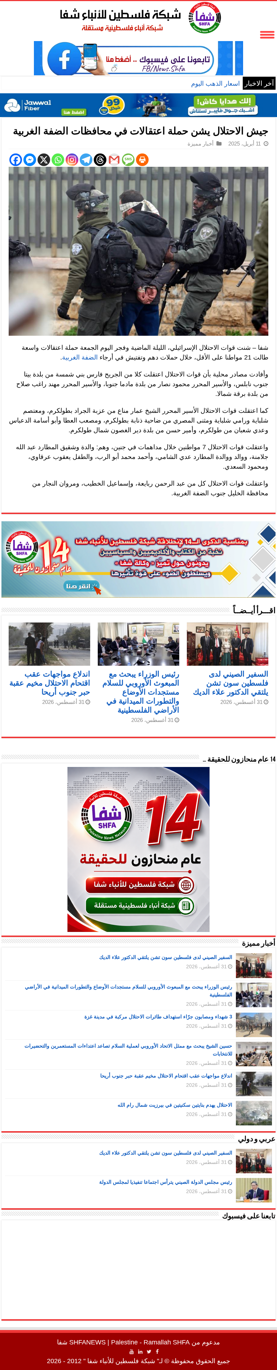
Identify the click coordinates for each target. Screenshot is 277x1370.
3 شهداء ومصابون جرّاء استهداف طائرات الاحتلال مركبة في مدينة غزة (158, 1016)
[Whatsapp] (58, 159)
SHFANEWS (87, 1342)
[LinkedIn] (140, 1351)
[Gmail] (114, 159)
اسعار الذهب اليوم (215, 83)
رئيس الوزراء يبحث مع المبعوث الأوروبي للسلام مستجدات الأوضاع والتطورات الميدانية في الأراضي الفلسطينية (140, 692)
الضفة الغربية (80, 357)
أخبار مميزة (201, 143)
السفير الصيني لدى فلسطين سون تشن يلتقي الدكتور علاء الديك (230, 683)
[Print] (142, 159)
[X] (44, 159)
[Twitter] (149, 1351)
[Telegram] (86, 159)
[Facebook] (15, 159)
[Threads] (100, 159)
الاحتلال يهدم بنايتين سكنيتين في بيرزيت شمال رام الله (175, 1105)
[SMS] (128, 159)
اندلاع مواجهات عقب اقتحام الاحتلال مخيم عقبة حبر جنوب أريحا (49, 683)
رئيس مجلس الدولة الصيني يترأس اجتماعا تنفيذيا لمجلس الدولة (165, 1182)
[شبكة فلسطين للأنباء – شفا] (138, 16)
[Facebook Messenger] (29, 159)
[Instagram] (72, 159)
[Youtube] (132, 1351)
